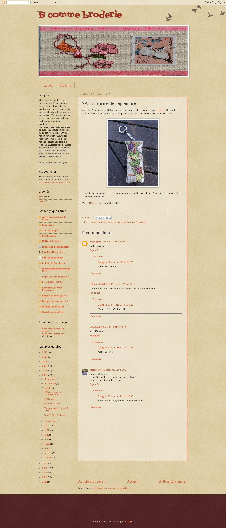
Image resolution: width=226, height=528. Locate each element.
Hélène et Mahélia (100, 284)
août (47, 425)
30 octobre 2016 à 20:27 (120, 305)
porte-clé (128, 222)
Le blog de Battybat (52, 257)
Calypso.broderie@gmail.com (55, 182)
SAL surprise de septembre (52, 393)
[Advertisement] (133, 470)
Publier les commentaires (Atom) (112, 488)
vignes (143, 222)
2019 (45, 361)
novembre (50, 383)
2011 (44, 482)
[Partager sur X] (103, 217)
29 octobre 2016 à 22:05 (114, 327)
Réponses (98, 256)
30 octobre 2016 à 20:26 (120, 262)
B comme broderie (80, 15)
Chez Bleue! (48, 225)
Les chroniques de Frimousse (52, 288)
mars (48, 448)
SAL (136, 222)
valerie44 (95, 327)
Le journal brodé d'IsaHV (55, 276)
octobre (49, 388)
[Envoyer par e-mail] (97, 217)
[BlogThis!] (100, 217)
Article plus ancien (173, 481)
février (48, 453)
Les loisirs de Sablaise (54, 295)
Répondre (95, 250)
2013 (44, 472)
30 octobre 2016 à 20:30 (120, 396)
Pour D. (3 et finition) (55, 415)
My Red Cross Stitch (53, 306)
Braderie (65, 85)
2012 (45, 477)
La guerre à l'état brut (53, 333)
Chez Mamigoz (50, 230)
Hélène (161, 110)
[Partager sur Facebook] (106, 217)
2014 (45, 468)
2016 (45, 375)
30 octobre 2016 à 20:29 (120, 347)
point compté (99, 222)
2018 (45, 366)
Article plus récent (92, 481)
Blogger (128, 521)
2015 (45, 463)
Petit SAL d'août (52, 403)
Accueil (48, 85)
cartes (42, 201)
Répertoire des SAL (52, 312)
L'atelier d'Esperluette (54, 252)
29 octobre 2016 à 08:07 (115, 241)
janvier (49, 457)
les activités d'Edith (52, 282)
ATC (41, 197)
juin (47, 435)
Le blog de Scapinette (53, 263)
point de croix (115, 222)
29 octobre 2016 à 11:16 (123, 284)
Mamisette (95, 370)
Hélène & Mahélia (52, 241)
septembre (51, 421)
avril (47, 444)
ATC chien (49, 399)
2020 (45, 357)
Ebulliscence (49, 236)
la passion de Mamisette (55, 247)
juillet (48, 430)
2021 (45, 352)
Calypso (102, 262)
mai (47, 439)
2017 (45, 370)
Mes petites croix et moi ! (55, 301)
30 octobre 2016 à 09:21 (114, 370)
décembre (50, 379)
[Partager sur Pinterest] (110, 217)
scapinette (95, 241)
